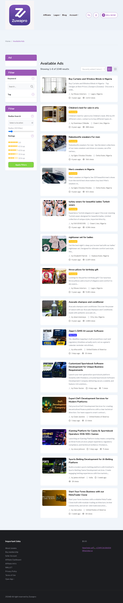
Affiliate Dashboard (13, 560)
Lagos (56, 15)
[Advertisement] (61, 555)
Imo (101, 123)
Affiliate (47, 15)
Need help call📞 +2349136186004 (96, 548)
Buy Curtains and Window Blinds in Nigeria (90, 78)
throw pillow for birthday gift (83, 269)
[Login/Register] (96, 15)
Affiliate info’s (11, 563)
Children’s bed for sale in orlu (84, 107)
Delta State (100, 155)
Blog (64, 15)
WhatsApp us (87, 551)
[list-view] (109, 69)
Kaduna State (97, 256)
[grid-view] (115, 69)
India (91, 477)
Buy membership (11, 552)
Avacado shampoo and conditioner (86, 302)
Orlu (92, 317)
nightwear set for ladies (81, 237)
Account (73, 15)
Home (7, 41)
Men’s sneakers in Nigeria (81, 169)
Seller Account (11, 556)
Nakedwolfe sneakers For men (84, 137)
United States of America (96, 349)
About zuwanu (11, 548)
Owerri (96, 123)
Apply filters (21, 165)
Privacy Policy (11, 571)
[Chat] (89, 15)
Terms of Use (10, 575)
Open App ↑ (9, 579)
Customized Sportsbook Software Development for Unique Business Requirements (86, 367)
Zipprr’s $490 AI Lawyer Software (86, 331)
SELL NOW (111, 15)
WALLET (8, 567)
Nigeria (99, 94)
